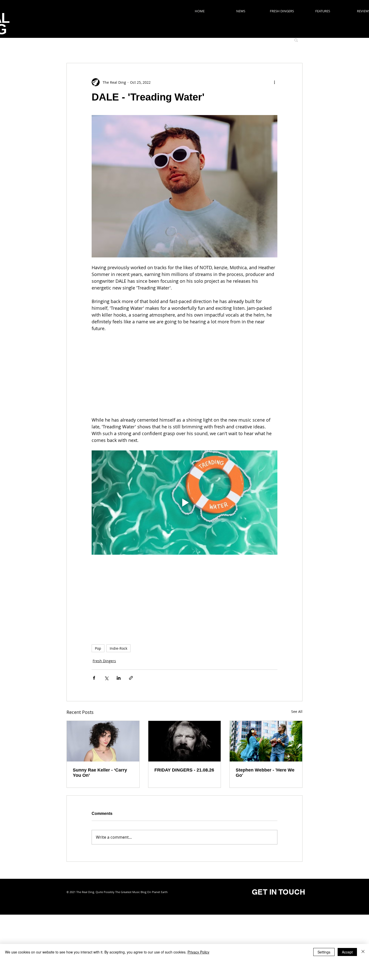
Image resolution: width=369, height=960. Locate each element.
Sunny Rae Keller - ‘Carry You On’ (100, 772)
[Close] (363, 952)
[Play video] (184, 502)
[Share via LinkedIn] (118, 678)
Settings (324, 951)
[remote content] (184, 374)
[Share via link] (131, 678)
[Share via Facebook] (94, 678)
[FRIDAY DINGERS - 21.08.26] (184, 741)
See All (296, 711)
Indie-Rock (118, 648)
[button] (296, 40)
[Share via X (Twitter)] (106, 678)
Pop (98, 648)
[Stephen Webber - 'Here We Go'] (266, 741)
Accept (347, 951)
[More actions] (274, 82)
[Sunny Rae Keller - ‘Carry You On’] (103, 741)
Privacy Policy (198, 951)
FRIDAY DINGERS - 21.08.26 (184, 770)
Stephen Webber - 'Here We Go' (265, 772)
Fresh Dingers (104, 660)
